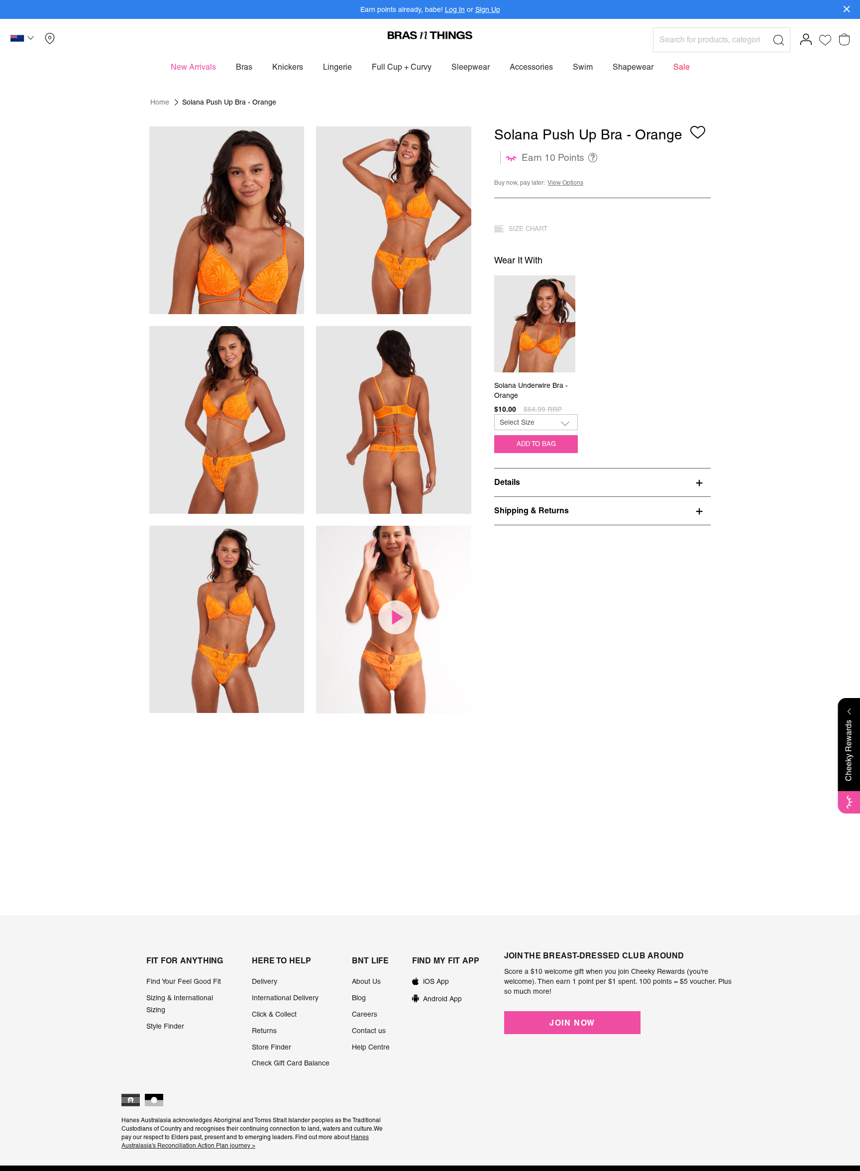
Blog (359, 998)
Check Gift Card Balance (290, 1063)
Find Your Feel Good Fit (183, 981)
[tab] (602, 482)
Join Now (572, 1023)
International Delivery (285, 998)
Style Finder (165, 1026)
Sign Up (487, 9)
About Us (366, 981)
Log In (455, 9)
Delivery (264, 981)
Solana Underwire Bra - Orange (531, 390)
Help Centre (371, 1047)
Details (507, 482)
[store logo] (430, 35)
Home (159, 102)
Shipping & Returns (531, 510)
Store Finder (271, 1047)
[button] (23, 39)
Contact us (369, 1031)
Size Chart (528, 229)
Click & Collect (274, 1014)
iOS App (436, 981)
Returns (264, 1031)
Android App (442, 999)
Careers (364, 1014)
